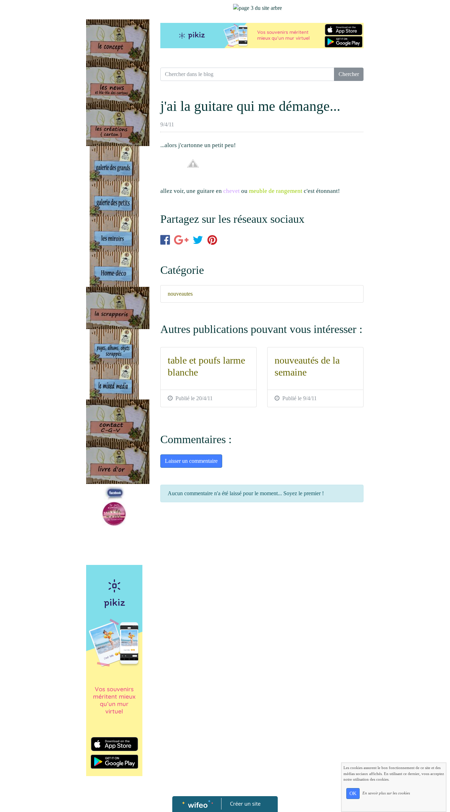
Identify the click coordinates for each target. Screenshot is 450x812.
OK (352, 793)
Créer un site (245, 803)
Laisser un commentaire (191, 461)
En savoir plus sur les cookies (386, 793)
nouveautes (180, 294)
